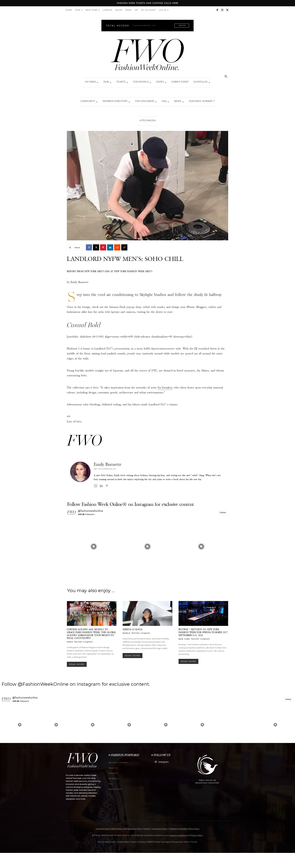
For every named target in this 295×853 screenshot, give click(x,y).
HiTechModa (148, 120)
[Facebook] (217, 10)
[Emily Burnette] (80, 475)
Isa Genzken (165, 387)
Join (77, 10)
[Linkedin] (110, 247)
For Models (141, 81)
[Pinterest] (103, 247)
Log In (162, 10)
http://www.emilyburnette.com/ (105, 469)
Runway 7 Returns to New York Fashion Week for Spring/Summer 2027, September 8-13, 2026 (203, 632)
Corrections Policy (160, 829)
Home (68, 10)
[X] (227, 10)
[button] (226, 76)
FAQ (164, 101)
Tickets (121, 81)
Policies (147, 829)
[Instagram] (222, 10)
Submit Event (180, 81)
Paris (128, 10)
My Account (148, 10)
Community (88, 101)
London (107, 10)
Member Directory (115, 101)
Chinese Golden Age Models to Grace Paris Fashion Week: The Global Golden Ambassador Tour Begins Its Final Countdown (91, 634)
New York (91, 10)
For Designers (144, 101)
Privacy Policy (196, 835)
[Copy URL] (124, 247)
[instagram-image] (94, 546)
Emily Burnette (107, 464)
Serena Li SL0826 (132, 629)
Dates (160, 81)
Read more (76, 664)
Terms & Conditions (178, 835)
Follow (223, 512)
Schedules (200, 81)
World (126, 633)
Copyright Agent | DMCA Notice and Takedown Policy (119, 829)
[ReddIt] (117, 247)
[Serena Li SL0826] (147, 613)
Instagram (164, 762)
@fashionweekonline (90, 510)
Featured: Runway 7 (202, 101)
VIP (136, 10)
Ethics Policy (194, 829)
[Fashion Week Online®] (147, 55)
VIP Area (90, 81)
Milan (118, 10)
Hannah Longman (83, 642)
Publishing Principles (178, 829)
